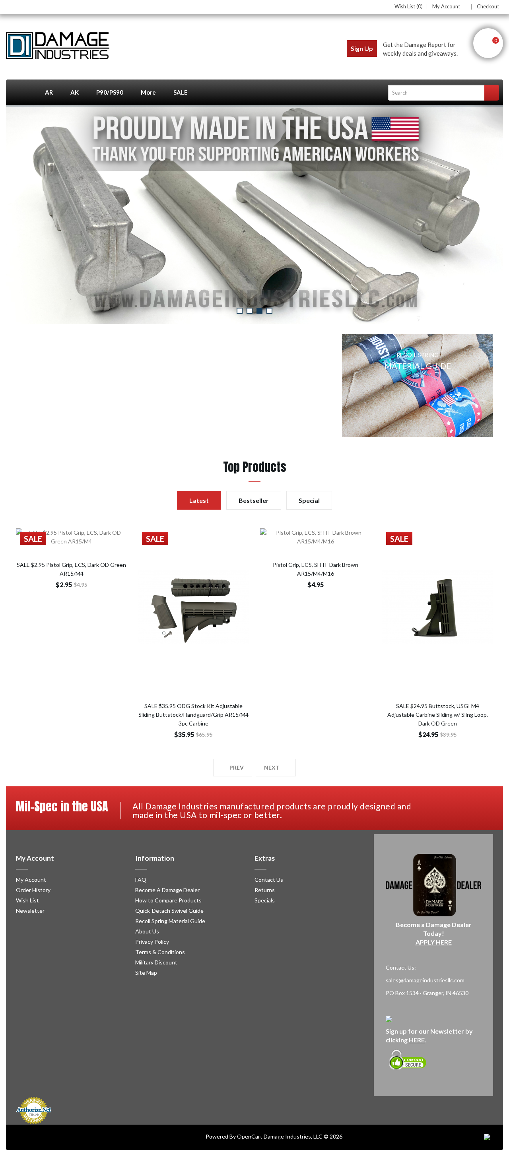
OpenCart (249, 1136)
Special (309, 500)
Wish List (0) (408, 6)
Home (21, 92)
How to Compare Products (168, 900)
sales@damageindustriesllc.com (425, 980)
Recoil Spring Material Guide (170, 921)
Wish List (27, 900)
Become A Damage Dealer (167, 890)
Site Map (146, 972)
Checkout (488, 6)
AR (49, 92)
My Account (446, 7)
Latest (199, 500)
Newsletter (30, 910)
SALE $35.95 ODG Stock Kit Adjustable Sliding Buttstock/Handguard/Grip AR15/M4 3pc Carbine (193, 714)
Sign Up (362, 48)
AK (74, 92)
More (148, 92)
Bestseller (254, 500)
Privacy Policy (152, 941)
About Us (147, 931)
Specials (264, 900)
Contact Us (268, 879)
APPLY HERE (434, 942)
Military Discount (156, 962)
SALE (180, 92)
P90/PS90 (109, 92)
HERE (417, 1040)
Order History (33, 890)
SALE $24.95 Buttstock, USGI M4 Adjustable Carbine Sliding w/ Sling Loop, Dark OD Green (437, 714)
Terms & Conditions (160, 952)
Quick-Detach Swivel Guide (169, 910)
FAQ (140, 879)
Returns (264, 890)
